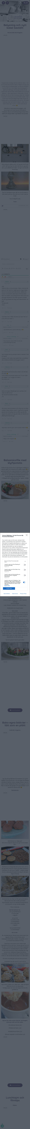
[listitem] (15, 561)
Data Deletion (7, 593)
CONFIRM (9, 588)
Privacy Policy (23, 593)
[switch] (24, 565)
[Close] (27, 535)
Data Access (15, 593)
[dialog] (15, 564)
